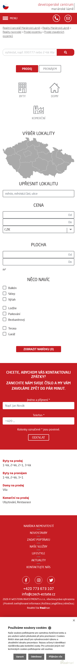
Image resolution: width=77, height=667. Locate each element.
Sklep (11, 294)
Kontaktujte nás (38, 567)
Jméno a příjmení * (38, 400)
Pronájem (50, 69)
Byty (22, 96)
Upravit (20, 656)
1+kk (6, 465)
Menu (14, 18)
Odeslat (38, 437)
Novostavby (38, 533)
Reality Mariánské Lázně (55, 28)
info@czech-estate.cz (38, 594)
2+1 (20, 465)
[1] (65, 52)
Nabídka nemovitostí (39, 526)
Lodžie (12, 308)
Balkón (12, 288)
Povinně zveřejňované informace (22, 603)
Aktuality (38, 560)
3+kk (28, 465)
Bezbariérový (16, 320)
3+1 (20, 477)
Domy (54, 96)
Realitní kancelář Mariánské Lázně (21, 28)
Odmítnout (36, 656)
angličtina (57, 603)
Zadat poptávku (38, 539)
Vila (5, 489)
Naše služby (38, 546)
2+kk (13, 465)
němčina (68, 603)
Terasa (12, 328)
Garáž (11, 334)
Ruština (46, 603)
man (45, 607)
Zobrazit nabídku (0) (38, 349)
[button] (38, 229)
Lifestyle (38, 553)
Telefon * (38, 415)
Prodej (27, 69)
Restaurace (24, 502)
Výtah (12, 299)
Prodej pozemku (33, 32)
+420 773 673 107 (38, 588)
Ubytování (9, 502)
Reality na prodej (12, 32)
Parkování (14, 314)
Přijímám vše (55, 656)
